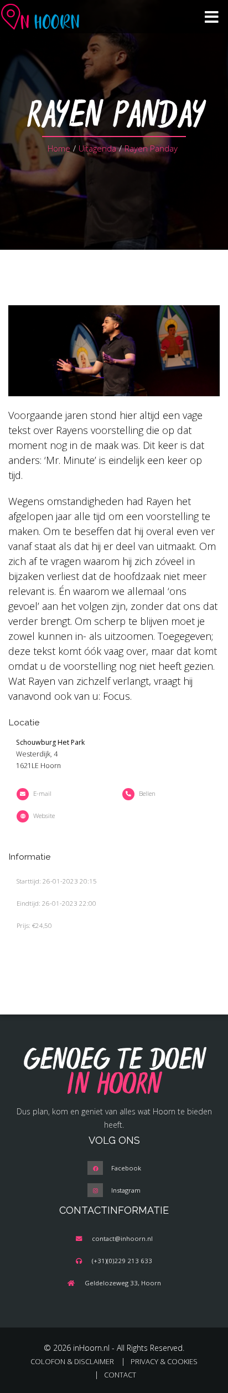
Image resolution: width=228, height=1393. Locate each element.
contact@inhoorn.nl (122, 1238)
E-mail (42, 793)
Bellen (147, 793)
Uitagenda (97, 148)
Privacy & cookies (164, 1361)
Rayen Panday (151, 148)
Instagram (126, 1190)
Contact (120, 1375)
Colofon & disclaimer (72, 1361)
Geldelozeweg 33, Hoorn (123, 1283)
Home (59, 148)
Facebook (126, 1168)
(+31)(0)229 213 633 (122, 1260)
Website (44, 815)
